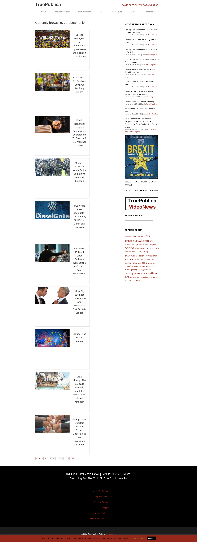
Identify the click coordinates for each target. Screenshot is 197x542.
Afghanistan (128, 236)
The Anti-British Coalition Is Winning (139, 101)
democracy (152, 248)
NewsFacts (129, 267)
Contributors (149, 12)
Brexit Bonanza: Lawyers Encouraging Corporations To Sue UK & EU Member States (80, 133)
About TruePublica (62, 12)
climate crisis (143, 245)
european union (132, 259)
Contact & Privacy (101, 502)
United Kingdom (84, 12)
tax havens (134, 277)
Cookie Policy (100, 513)
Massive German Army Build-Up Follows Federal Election (79, 172)
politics (128, 269)
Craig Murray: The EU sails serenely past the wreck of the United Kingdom (79, 389)
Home (43, 12)
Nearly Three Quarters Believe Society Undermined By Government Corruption (79, 432)
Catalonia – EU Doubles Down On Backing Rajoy (79, 84)
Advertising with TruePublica (100, 497)
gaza (142, 259)
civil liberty (148, 241)
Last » (73, 459)
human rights (131, 263)
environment (149, 256)
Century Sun (110, 534)
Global (133, 12)
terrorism (141, 277)
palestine (143, 266)
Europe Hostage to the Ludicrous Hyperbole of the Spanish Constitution (79, 45)
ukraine (133, 281)
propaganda (132, 273)
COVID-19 (130, 248)
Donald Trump (141, 251)
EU (101, 12)
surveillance (152, 273)
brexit (138, 240)
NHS (136, 266)
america (134, 236)
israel (144, 263)
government (147, 259)
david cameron (140, 248)
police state (151, 266)
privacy (140, 270)
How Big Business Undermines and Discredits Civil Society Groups (79, 302)
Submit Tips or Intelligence (100, 519)
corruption (152, 245)
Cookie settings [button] (138, 538)
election (141, 256)
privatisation (147, 270)
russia (142, 273)
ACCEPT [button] (151, 538)
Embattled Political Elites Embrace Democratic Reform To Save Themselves (79, 261)
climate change (131, 244)
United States (116, 12)
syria (127, 277)
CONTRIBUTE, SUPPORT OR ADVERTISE (140, 5)
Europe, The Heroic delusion (79, 337)
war (138, 280)
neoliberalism (152, 263)
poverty (134, 270)
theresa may (150, 277)
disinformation (130, 252)
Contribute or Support (100, 508)
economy (131, 255)
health (152, 259)
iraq (139, 263)
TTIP (129, 281)
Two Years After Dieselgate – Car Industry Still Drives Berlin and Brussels (79, 216)
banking (141, 236)
